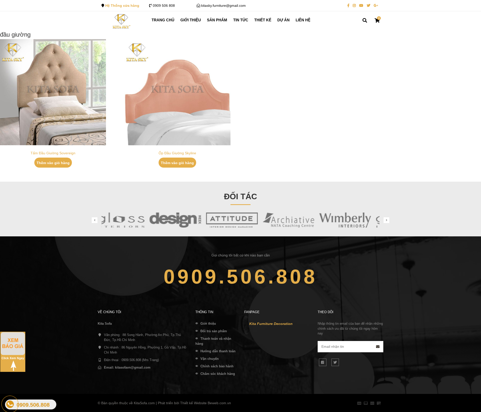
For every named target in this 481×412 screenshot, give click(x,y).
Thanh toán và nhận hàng (213, 341)
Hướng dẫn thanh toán (217, 351)
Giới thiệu (190, 20)
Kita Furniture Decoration (271, 324)
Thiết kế (262, 20)
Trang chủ (163, 20)
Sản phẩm (217, 20)
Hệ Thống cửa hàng (122, 6)
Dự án (283, 20)
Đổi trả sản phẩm (213, 331)
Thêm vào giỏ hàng (53, 163)
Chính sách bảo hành (216, 366)
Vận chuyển (209, 359)
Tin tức (240, 20)
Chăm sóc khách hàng (217, 374)
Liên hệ (303, 20)
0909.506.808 (240, 276)
